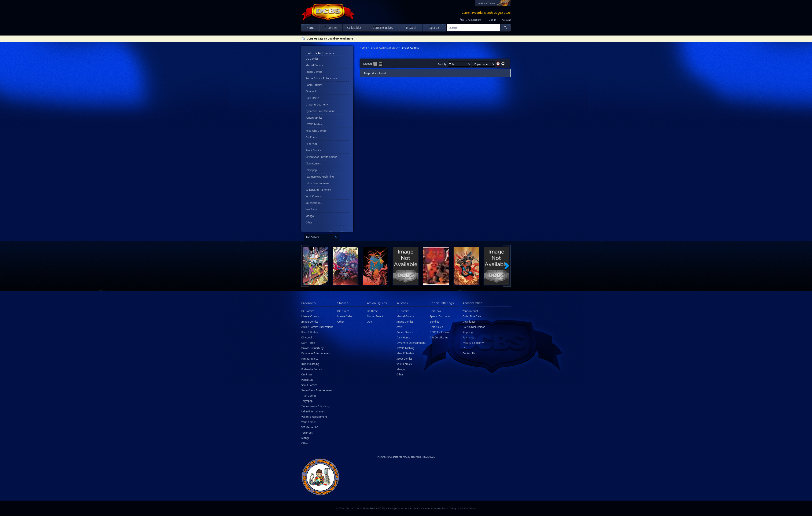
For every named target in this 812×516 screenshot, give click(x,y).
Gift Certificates (439, 337)
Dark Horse (312, 98)
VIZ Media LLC (314, 203)
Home (310, 28)
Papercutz (311, 144)
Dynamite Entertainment (320, 111)
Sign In (493, 19)
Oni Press (311, 137)
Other (309, 222)
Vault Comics (313, 196)
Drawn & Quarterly (317, 104)
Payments (468, 337)
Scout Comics (313, 150)
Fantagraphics (314, 117)
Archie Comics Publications (321, 78)
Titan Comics (313, 163)
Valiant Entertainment (318, 190)
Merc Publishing (405, 353)
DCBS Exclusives (439, 332)
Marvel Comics (314, 65)
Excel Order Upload (473, 327)
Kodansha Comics (316, 131)
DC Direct (343, 311)
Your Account (470, 311)
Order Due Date (471, 316)
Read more (346, 38)
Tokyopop (311, 170)
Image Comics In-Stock (384, 47)
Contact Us (468, 353)
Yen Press (311, 209)
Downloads (469, 321)
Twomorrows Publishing (320, 176)
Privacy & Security (473, 343)
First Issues (436, 327)
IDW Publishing (314, 124)
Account (506, 19)
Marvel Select (345, 316)
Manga (310, 216)
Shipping (467, 332)
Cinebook (311, 91)
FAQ (464, 348)
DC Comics (312, 58)
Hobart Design (468, 508)
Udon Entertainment (317, 183)
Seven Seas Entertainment (321, 157)
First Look (435, 311)
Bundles (434, 321)
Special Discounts (440, 316)
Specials (434, 28)
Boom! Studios (314, 85)
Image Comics (314, 72)
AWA (399, 327)
